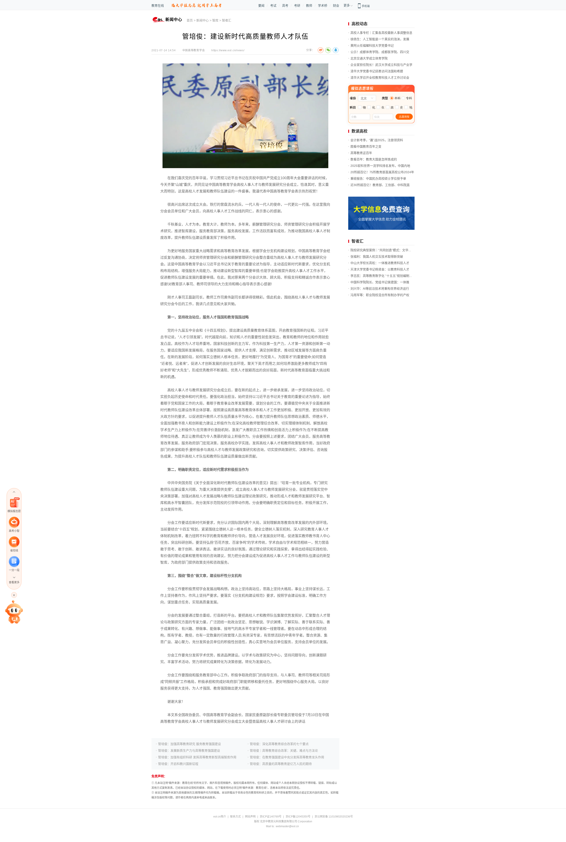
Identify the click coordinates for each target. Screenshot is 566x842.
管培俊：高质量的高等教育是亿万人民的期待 (281, 764)
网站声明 (250, 816)
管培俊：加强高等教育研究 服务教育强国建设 (189, 744)
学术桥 (322, 5)
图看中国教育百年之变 (365, 146)
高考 (285, 5)
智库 (215, 20)
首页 (190, 20)
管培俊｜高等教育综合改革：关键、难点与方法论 (284, 750)
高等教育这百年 (361, 153)
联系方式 (235, 816)
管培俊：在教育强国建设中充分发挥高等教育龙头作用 (287, 757)
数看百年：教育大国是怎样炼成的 (373, 159)
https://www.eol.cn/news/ (227, 50)
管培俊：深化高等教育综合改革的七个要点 (279, 744)
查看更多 (14, 582)
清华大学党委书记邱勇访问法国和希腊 (376, 71)
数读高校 (359, 131)
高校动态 (359, 24)
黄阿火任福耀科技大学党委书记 (372, 45)
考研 (297, 5)
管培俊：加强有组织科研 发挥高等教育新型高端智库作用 (197, 757)
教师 (309, 5)
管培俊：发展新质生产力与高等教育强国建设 (189, 750)
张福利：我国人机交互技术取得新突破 (376, 256)
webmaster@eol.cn (287, 826)
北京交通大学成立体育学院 (369, 58)
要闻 (261, 5)
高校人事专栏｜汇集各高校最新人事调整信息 (381, 32)
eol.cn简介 (219, 816)
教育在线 (157, 5)
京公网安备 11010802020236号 (334, 816)
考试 (273, 5)
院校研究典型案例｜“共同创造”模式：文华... (380, 250)
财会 (336, 5)
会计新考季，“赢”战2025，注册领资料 (376, 140)
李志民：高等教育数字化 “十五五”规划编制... (381, 275)
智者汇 (226, 20)
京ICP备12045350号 (298, 816)
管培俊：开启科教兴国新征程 (178, 764)
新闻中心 (202, 20)
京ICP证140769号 (270, 816)
